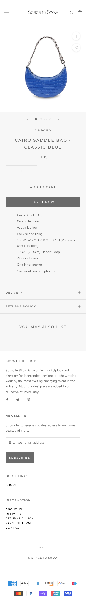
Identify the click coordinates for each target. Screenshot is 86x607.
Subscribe (19, 457)
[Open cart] (80, 12)
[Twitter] (17, 399)
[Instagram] (28, 399)
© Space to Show (43, 557)
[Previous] (27, 119)
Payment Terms (19, 523)
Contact (13, 527)
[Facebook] (7, 399)
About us (14, 509)
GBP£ (41, 547)
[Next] (59, 119)
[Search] (72, 13)
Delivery (14, 292)
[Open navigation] (6, 12)
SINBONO (43, 130)
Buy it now (43, 202)
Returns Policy (21, 306)
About (11, 484)
